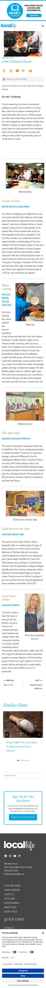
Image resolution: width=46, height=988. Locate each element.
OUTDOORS (9, 898)
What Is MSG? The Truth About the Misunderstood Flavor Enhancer (22, 747)
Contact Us (9, 927)
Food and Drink (8, 58)
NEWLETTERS (10, 907)
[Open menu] (42, 26)
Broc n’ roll (9, 682)
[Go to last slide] (7, 735)
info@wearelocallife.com (14, 874)
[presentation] (23, 724)
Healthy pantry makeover (36, 684)
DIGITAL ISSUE (10, 911)
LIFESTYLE (9, 894)
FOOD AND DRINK (12, 885)
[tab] (18, 760)
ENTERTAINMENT (12, 903)
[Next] (39, 735)
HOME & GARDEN (12, 890)
